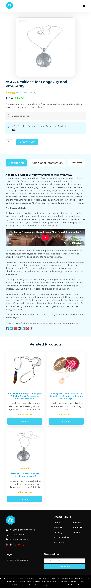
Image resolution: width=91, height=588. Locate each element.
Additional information (47, 162)
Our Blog (58, 532)
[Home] (9, 6)
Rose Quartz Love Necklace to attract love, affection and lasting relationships (66, 396)
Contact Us (77, 527)
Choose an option (21, 116)
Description (16, 162)
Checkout (76, 523)
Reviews (76, 162)
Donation (76, 532)
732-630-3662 (17, 535)
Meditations (59, 542)
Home (57, 523)
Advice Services (61, 537)
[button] (84, 6)
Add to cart (27, 142)
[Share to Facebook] (7, 328)
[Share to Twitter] (11, 328)
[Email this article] (31, 328)
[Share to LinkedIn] (23, 328)
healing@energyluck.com (21, 530)
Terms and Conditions (17, 560)
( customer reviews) (26, 93)
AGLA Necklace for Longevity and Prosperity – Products (39, 126)
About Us (58, 527)
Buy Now (25, 421)
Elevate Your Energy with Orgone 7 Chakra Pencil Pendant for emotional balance (25, 396)
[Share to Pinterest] (27, 328)
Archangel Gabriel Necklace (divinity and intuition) (25, 475)
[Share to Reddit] (19, 328)
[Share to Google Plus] (15, 328)
